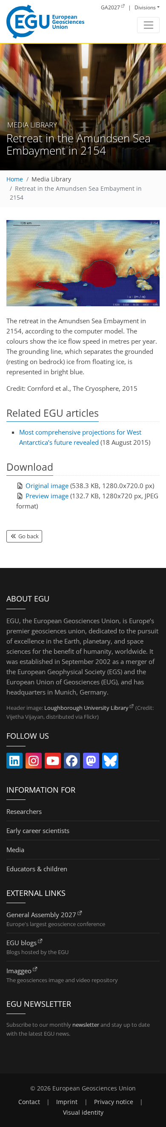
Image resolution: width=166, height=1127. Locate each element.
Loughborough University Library (86, 708)
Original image (47, 485)
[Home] (45, 22)
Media (15, 849)
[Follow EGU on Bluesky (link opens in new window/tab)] (110, 762)
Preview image (47, 495)
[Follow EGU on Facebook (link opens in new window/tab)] (72, 762)
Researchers (24, 811)
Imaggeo (18, 970)
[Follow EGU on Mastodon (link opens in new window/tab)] (91, 762)
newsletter (85, 1024)
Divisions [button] (145, 7)
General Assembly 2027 (41, 914)
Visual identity (83, 1112)
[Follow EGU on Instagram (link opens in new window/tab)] (34, 762)
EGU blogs (21, 942)
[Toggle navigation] (148, 25)
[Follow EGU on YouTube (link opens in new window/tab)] (53, 762)
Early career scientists (37, 830)
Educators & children (36, 868)
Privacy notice (113, 1102)
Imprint (66, 1102)
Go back (28, 536)
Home (14, 179)
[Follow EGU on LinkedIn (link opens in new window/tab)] (14, 762)
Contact (29, 1102)
